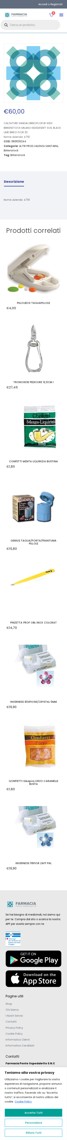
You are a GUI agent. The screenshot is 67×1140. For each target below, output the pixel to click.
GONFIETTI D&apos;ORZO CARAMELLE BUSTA (33, 782)
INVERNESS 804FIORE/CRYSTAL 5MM (33, 701)
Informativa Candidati (20, 1045)
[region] (33, 1103)
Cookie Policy (23, 1101)
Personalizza (33, 1123)
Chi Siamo (12, 1010)
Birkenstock (11, 150)
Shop (9, 1004)
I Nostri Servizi (14, 1016)
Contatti (11, 1021)
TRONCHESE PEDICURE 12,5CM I (33, 382)
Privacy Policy (14, 1028)
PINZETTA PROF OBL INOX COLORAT (33, 622)
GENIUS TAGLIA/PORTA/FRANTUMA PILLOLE (34, 542)
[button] (61, 15)
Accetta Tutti (33, 1113)
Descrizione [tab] (14, 181)
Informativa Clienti (18, 1039)
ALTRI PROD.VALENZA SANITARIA (38, 146)
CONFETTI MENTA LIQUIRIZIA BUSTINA (33, 461)
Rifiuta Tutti (33, 1133)
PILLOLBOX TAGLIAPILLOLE (33, 302)
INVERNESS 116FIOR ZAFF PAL (33, 863)
